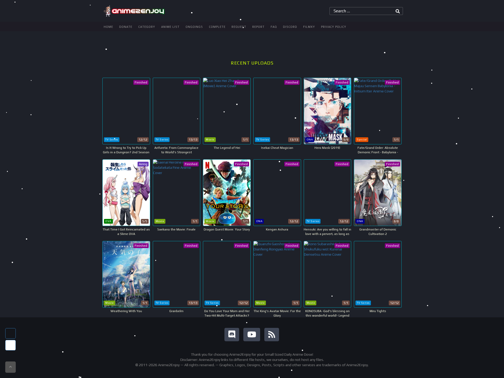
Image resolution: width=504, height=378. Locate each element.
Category (146, 26)
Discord (290, 26)
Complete (217, 26)
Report (258, 26)
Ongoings (194, 26)
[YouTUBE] (251, 334)
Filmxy (309, 26)
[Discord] (231, 334)
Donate (125, 26)
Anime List (170, 26)
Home (108, 26)
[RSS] (271, 334)
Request (239, 26)
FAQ (274, 26)
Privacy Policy (333, 26)
